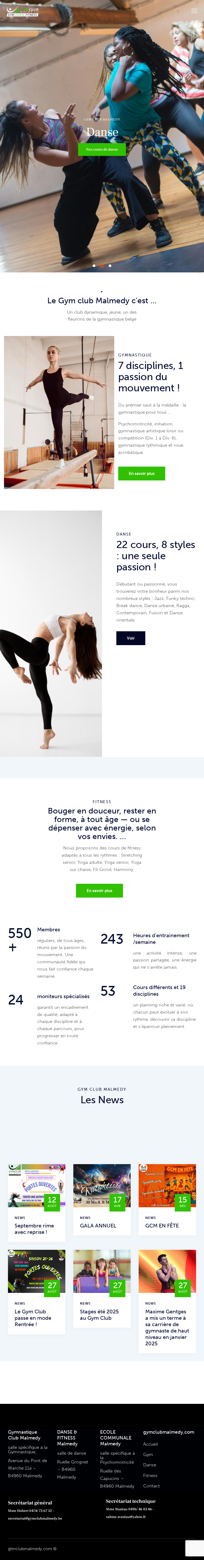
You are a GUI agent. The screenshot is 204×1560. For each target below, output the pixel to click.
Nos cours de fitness (102, 149)
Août (52, 1202)
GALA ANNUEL (98, 1225)
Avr (117, 1202)
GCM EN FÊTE (162, 1225)
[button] (194, 10)
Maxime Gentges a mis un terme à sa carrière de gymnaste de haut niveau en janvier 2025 (167, 1327)
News (20, 1218)
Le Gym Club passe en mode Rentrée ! (33, 1317)
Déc (182, 1202)
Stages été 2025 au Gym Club (99, 1314)
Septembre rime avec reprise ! (34, 1228)
